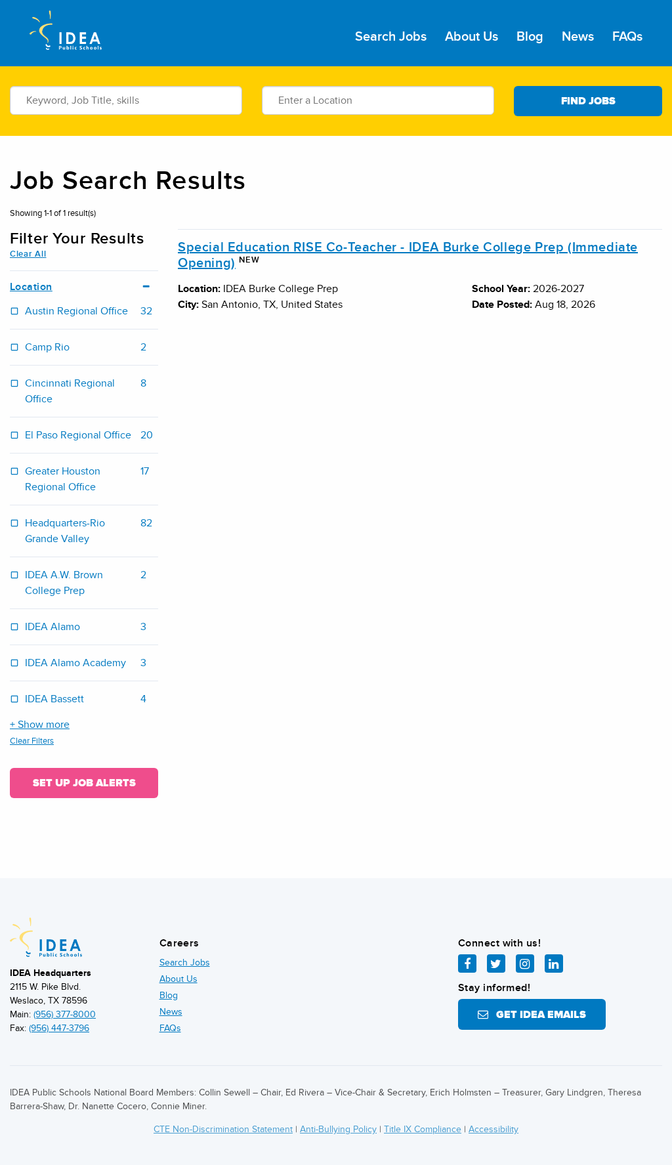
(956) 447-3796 (59, 1028)
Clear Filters (32, 741)
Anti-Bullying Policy (338, 1129)
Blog (529, 37)
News (578, 37)
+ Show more (40, 724)
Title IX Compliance (422, 1129)
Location (31, 287)
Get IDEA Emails (537, 1014)
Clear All (28, 254)
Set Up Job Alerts (84, 783)
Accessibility (493, 1129)
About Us (471, 37)
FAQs (627, 37)
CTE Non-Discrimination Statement (223, 1129)
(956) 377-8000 (64, 1014)
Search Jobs (391, 37)
